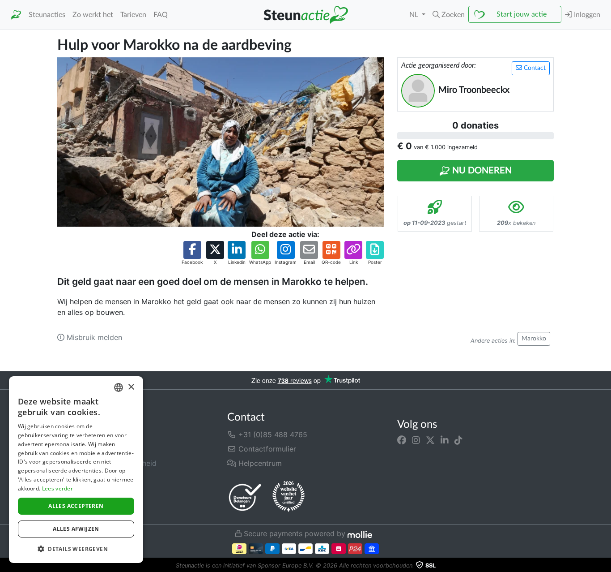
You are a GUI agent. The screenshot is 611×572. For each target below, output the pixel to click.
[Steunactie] (16, 15)
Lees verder (57, 488)
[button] (448, 15)
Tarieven (133, 14)
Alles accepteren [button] (75, 506)
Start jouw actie (521, 14)
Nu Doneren (481, 170)
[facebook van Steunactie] (401, 439)
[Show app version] (604, 565)
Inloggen (586, 14)
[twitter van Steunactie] (430, 439)
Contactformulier (266, 448)
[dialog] (76, 469)
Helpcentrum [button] (259, 463)
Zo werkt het (92, 14)
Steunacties (47, 14)
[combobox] (118, 387)
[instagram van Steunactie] (416, 439)
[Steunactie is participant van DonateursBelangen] (245, 497)
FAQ (160, 14)
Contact (534, 68)
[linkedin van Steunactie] (445, 439)
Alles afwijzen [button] (76, 529)
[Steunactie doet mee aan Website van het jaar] (288, 496)
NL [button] (414, 14)
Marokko (534, 338)
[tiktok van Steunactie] (458, 439)
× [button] (130, 387)
